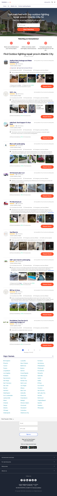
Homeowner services (8, 457)
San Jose (5, 385)
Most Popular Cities (6, 419)
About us (4, 471)
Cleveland (23, 408)
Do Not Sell (29, 485)
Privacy (20, 485)
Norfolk (40, 395)
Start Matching (28, 29)
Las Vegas (23, 385)
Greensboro (24, 398)
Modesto (5, 375)
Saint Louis (24, 383)
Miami (5, 400)
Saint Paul (23, 378)
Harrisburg (41, 363)
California (25, 485)
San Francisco (7, 383)
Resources (5, 466)
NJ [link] (8, 6)
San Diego (6, 380)
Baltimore (23, 365)
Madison (40, 405)
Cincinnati (23, 405)
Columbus (23, 410)
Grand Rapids (24, 373)
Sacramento (6, 378)
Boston (23, 368)
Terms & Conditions (37, 487)
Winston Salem (25, 403)
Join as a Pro (47, 2)
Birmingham (6, 360)
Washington (6, 393)
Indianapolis (6, 413)
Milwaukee (41, 408)
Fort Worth (41, 385)
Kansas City (24, 380)
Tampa (5, 405)
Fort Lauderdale (8, 395)
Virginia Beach (42, 400)
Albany (22, 388)
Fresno (5, 368)
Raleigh (23, 400)
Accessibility (35, 485)
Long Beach (6, 370)
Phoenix (5, 363)
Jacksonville (6, 398)
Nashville (40, 375)
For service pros (6, 462)
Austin (39, 378)
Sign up (28, 434)
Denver (5, 388)
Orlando (5, 403)
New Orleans (24, 363)
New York (23, 390)
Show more (51, 102)
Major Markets (8, 356)
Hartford (5, 390)
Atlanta (5, 408)
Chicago (5, 410)
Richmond (40, 398)
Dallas (39, 380)
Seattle (40, 403)
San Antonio (41, 390)
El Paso (40, 383)
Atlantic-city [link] (14, 6)
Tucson (5, 365)
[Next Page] (40, 350)
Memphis (40, 373)
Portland (40, 360)
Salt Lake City (41, 393)
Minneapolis (24, 375)
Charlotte (23, 395)
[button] (14, 78)
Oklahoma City (25, 413)
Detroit (23, 370)
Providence (41, 370)
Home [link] (4, 6)
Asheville (23, 393)
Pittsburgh (41, 368)
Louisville (23, 360)
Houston (40, 388)
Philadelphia (41, 365)
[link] (28, 63)
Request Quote (47, 86)
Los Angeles (6, 373)
